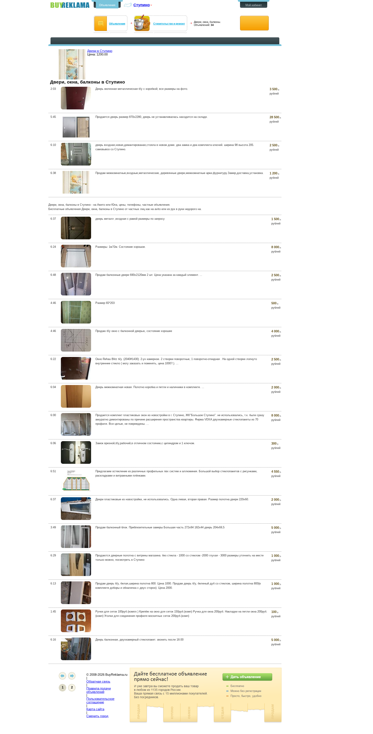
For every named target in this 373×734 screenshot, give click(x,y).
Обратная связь (98, 681)
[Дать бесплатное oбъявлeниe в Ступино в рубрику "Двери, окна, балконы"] (254, 23)
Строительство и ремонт (169, 23)
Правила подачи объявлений (98, 690)
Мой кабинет (253, 5)
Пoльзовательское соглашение (100, 700)
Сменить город (97, 716)
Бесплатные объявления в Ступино (70, 5)
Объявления (107, 5)
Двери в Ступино (99, 51)
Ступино (141, 5)
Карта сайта (95, 709)
